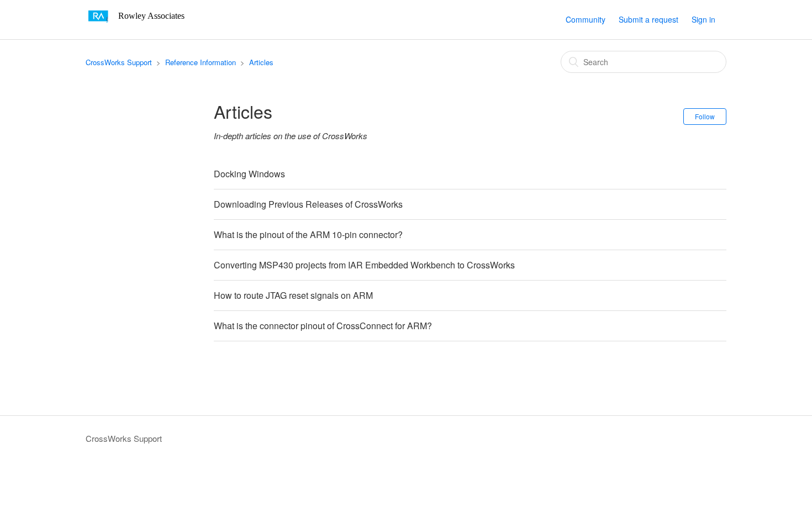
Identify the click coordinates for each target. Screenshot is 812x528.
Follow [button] (705, 116)
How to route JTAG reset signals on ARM (293, 295)
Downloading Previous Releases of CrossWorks (308, 204)
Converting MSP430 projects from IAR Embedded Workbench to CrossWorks (364, 264)
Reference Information (200, 62)
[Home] (139, 24)
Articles (261, 62)
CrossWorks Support (119, 62)
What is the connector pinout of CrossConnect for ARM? (323, 325)
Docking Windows (249, 173)
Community (585, 19)
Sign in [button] (703, 19)
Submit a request (648, 19)
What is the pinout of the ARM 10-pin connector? (308, 234)
